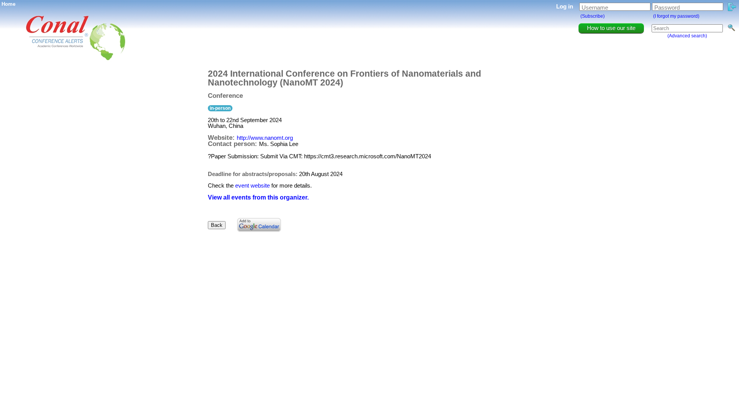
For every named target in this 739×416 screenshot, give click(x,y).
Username (595, 7)
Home (8, 4)
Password (667, 7)
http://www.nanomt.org (265, 137)
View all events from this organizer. (258, 197)
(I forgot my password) (676, 16)
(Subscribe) (592, 16)
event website (252, 185)
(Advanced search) (687, 36)
